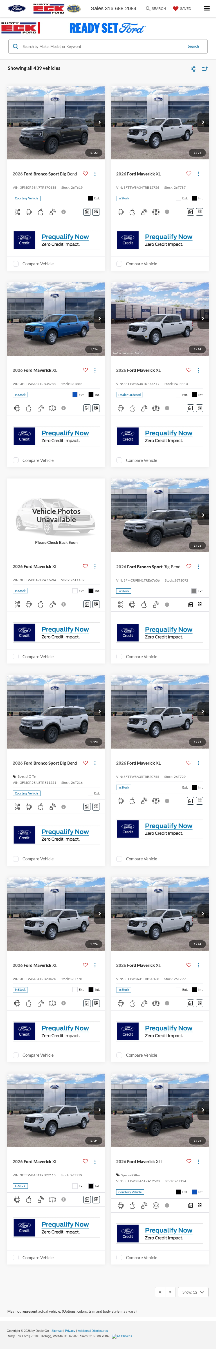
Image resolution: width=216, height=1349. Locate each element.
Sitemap (56, 1330)
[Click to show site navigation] (207, 8)
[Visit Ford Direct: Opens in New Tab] (123, 1336)
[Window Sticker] (96, 212)
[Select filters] (193, 68)
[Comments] (87, 212)
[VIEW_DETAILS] (56, 515)
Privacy (70, 1330)
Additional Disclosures (93, 1330)
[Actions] (95, 174)
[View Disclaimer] (64, 212)
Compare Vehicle (38, 263)
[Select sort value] (203, 69)
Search (193, 46)
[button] (99, 122)
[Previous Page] (160, 1292)
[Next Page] (170, 1292)
